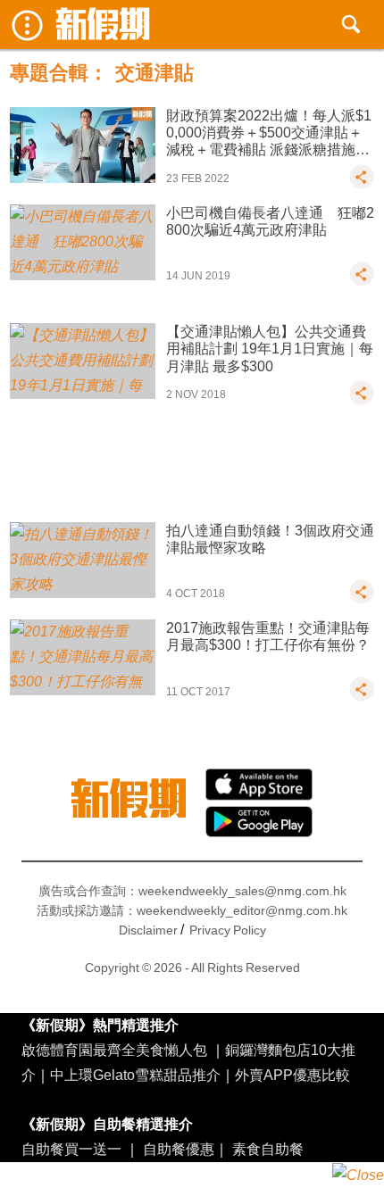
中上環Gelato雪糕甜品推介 (135, 1075)
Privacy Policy (227, 930)
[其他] (361, 185)
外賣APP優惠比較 (292, 1075)
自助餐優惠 (178, 1149)
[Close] (358, 1175)
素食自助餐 (268, 1149)
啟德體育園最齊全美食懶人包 (114, 1050)
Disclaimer (148, 930)
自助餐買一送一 (71, 1149)
